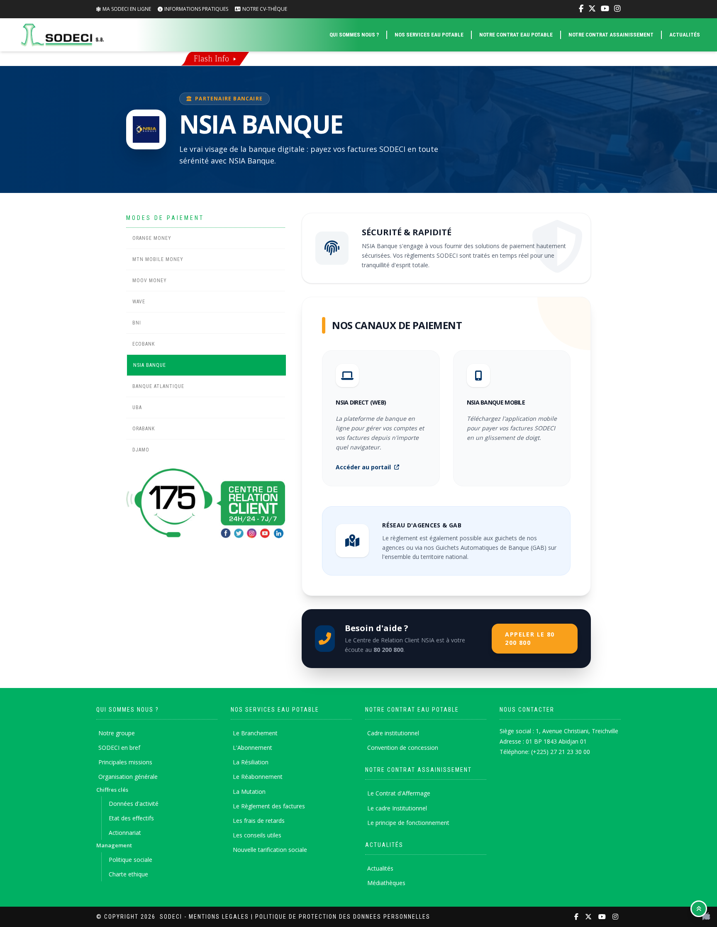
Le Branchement (255, 733)
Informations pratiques (196, 8)
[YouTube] (605, 9)
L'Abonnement (252, 747)
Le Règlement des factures (269, 806)
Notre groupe (116, 733)
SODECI (171, 916)
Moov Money (149, 280)
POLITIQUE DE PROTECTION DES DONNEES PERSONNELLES (342, 916)
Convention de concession (402, 747)
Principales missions (125, 762)
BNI (136, 323)
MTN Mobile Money (157, 259)
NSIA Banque (149, 365)
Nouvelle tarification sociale (270, 850)
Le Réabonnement (258, 777)
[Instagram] (617, 9)
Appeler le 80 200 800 (529, 638)
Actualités (684, 35)
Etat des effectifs (131, 818)
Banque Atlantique (158, 386)
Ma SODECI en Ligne (126, 8)
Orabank (143, 429)
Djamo (140, 450)
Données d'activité (134, 803)
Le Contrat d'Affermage (398, 793)
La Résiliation (250, 762)
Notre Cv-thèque (264, 8)
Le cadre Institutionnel (397, 808)
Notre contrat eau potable (516, 35)
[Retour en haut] (698, 908)
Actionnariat (125, 833)
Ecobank (143, 344)
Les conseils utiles (257, 835)
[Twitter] (592, 9)
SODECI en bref (119, 747)
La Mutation (249, 791)
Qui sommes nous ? (354, 35)
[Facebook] (581, 9)
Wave (138, 302)
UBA (137, 407)
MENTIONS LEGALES (219, 916)
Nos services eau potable (429, 35)
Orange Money (151, 238)
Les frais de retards (259, 821)
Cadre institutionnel (393, 733)
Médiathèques (386, 883)
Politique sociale (130, 860)
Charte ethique (128, 874)
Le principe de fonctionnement (408, 823)
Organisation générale (128, 777)
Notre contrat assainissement (611, 35)
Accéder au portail (363, 467)
